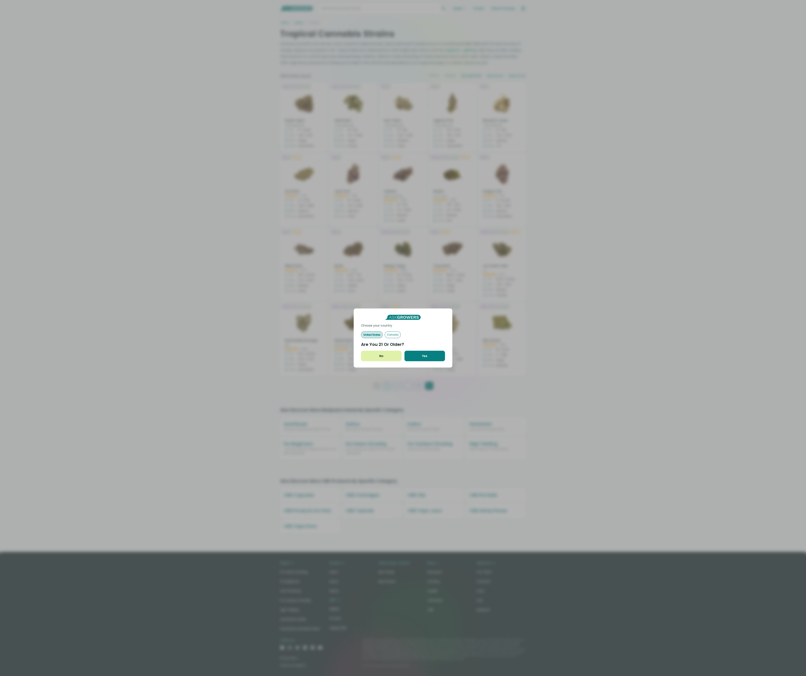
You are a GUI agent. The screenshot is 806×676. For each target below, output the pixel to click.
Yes (424, 356)
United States (371, 334)
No (381, 356)
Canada (392, 334)
